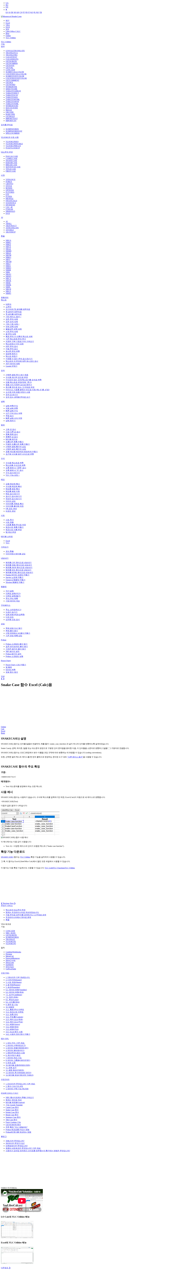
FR (26, 12)
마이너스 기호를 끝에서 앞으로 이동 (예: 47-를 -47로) (27, 390)
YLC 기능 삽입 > (13, 475)
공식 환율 (10, 551)
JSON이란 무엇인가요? (15, 1143)
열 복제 (9, 667)
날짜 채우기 (11, 421)
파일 (3, 624)
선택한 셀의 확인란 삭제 (16, 449)
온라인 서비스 (7, 906)
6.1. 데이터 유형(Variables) (16, 990)
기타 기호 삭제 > (12, 324)
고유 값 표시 (11, 429)
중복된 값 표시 (12, 437)
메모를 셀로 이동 (13, 491)
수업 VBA (5, 973)
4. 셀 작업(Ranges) (13, 985)
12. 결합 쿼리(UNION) (15, 1070)
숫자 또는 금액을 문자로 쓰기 (18, 397)
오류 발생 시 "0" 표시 (14, 470)
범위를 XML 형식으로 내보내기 (19, 565)
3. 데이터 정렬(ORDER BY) (17, 1048)
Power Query (6, 661)
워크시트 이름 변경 (14, 530)
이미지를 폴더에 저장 (15, 506)
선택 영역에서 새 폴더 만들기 (18, 633)
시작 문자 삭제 (12, 332)
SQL (7, 29)
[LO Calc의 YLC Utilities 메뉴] (17, 1238)
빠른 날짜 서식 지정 (14, 418)
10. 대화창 (10, 1007)
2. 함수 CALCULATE (14, 1086)
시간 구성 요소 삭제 (14, 413)
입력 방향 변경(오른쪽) (15, 615)
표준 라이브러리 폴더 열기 (17, 647)
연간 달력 (10, 591)
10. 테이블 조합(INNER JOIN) (18, 1065)
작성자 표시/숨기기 (14, 499)
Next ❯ (13, 903)
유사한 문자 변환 (13, 351)
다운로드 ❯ (5, 1268)
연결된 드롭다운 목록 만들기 (18, 444)
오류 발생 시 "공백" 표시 (16, 468)
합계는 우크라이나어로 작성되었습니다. (22, 912)
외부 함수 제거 (12, 672)
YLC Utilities (11, 38)
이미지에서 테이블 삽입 (15, 554)
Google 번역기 (11, 366)
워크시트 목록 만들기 (15, 527)
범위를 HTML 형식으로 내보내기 (19, 572)
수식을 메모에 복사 (14, 486)
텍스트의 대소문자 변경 (15, 910)
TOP (3, 676)
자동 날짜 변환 (12, 408)
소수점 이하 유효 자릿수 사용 (18, 392)
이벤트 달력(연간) (13, 594)
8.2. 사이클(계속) (13, 1002)
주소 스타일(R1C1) (13, 610)
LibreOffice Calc (7, 810)
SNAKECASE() (7, 857)
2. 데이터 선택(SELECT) (16, 1045)
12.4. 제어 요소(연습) (14, 1022)
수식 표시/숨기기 (13, 473)
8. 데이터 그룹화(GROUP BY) (18, 1060)
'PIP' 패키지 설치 (12, 651)
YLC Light (49, 868)
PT (24, 12)
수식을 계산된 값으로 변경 (17, 377)
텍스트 (4, 300)
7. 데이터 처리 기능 (14, 1058)
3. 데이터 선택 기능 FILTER (17, 1089)
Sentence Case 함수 (13, 1117)
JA (9, 12)
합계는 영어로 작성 (14, 1100)
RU (7, 5)
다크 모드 (10, 617)
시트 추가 (10, 520)
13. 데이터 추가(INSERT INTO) (18, 1073)
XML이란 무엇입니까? (15, 1141)
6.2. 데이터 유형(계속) (15, 992)
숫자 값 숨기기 (12, 395)
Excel (8, 23)
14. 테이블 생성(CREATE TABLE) (19, 1075)
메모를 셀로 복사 (13, 489)
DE (12, 12)
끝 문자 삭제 (11, 334)
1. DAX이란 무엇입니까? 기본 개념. (20, 1084)
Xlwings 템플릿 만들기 (15, 582)
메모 (3, 480)
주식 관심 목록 (12, 598)
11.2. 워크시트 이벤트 (15, 1012)
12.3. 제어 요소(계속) (14, 1019)
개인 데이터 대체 (13, 364)
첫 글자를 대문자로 (14, 314)
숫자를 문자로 (7, 125)
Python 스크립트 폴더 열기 (16, 644)
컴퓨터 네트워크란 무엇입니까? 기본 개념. (23, 1148)
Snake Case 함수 (12, 1110)
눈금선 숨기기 (11, 612)
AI (2, 217)
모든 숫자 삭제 (12, 322)
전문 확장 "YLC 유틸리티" (17, 1127)
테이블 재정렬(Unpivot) (15, 1102)
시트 (3, 515)
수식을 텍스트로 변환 (15, 463)
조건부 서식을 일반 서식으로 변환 (20, 454)
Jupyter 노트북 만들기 (14, 577)
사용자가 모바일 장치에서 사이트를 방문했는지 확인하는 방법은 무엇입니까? (38, 1151)
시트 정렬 (10, 522)
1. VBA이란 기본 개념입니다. (18, 977)
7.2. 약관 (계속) (12, 997)
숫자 (3, 371)
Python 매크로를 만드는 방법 (17, 1130)
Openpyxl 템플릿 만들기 (15, 580)
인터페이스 (5, 605)
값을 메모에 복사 (13, 484)
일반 (3, 46)
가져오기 (4, 547)
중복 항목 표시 (12, 434)
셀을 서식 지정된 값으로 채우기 (19, 385)
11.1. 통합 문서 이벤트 (15, 1010)
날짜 (3, 401)
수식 (3, 458)
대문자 (8, 304)
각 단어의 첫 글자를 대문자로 (18, 309)
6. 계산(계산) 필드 (13, 1055)
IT (29, 12)
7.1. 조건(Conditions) (14, 995)
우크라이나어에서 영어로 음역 (18, 917)
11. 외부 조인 (11, 1068)
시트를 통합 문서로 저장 (16, 525)
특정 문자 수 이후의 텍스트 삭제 (19, 336)
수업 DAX (5, 1079)
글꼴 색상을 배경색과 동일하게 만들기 (22, 452)
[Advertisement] (18, 707)
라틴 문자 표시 (12, 346)
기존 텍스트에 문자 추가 (16, 339)
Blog (7, 33)
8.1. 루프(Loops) (12, 1000)
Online (8, 36)
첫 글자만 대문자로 (14, 312)
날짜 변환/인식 (12, 406)
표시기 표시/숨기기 (14, 496)
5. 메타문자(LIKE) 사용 (15, 1053)
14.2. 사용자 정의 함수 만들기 (18, 1034)
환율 (3, 236)
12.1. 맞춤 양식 (12, 1014)
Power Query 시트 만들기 (16, 665)
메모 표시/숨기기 (13, 494)
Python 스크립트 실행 (14, 656)
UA (7, 3)
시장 (3, 175)
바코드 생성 (11, 511)
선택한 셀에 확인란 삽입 (16, 447)
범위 (3, 425)
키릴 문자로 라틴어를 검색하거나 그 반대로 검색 (26, 915)
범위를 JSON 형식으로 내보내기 (19, 567)
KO (31, 12)
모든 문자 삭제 (12, 319)
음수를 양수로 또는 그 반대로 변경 (20, 387)
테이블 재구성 (11, 439)
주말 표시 (10, 416)
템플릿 (4, 587)
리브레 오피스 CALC (9, 1093)
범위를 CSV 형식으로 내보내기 (19, 563)
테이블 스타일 (7, 537)
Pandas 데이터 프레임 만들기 (17, 575)
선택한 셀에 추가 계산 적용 (17, 375)
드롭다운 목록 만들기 (15, 442)
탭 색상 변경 (11, 532)
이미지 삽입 (11, 501)
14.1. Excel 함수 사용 (14, 1032)
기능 (3, 44)
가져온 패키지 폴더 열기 (16, 649)
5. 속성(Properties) (13, 987)
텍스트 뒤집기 (11, 356)
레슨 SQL (5, 1039)
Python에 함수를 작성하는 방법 (18, 1132)
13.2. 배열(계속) (12, 1027)
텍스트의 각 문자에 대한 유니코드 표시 (22, 361)
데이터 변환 (11, 670)
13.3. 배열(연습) (12, 1029)
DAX (8, 27)
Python (3, 640)
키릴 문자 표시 (12, 349)
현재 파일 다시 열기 (14, 628)
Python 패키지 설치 (13, 654)
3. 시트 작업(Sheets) (14, 982)
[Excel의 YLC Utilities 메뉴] (17, 1264)
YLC (8, 543)
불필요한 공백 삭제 (14, 329)
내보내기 (4, 558)
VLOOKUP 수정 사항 (10, 137)
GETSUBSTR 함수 (13, 1125)
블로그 (4, 1136)
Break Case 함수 (12, 1115)
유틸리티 (4, 297)
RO (37, 12)
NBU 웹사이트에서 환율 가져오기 (20, 1097)
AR (17, 12)
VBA (8, 25)
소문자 (8, 307)
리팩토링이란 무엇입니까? (17, 1146)
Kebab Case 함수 (12, 1112)
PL (35, 12)
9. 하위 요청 (11, 1063)
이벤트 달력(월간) (13, 596)
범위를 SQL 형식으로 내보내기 (18, 570)
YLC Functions (59, 868)
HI (15, 12)
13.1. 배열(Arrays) (13, 1024)
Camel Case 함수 (12, 1107)
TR (40, 12)
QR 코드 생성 (11, 509)
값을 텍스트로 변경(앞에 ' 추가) (19, 382)
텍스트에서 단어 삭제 (15, 344)
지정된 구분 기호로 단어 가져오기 (20, 341)
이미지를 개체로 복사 (15, 504)
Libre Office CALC (13, 31)
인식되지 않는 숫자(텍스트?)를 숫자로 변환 (24, 380)
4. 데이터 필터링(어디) (15, 1050)
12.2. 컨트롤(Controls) (14, 1017)
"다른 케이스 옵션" (75, 757)
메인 (7, 21)
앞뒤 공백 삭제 (12, 327)
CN (20, 12)
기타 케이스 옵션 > (13, 317)
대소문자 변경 (7, 152)
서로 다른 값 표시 (13, 432)
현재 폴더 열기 (12, 631)
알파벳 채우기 (11, 354)
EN (7, 7)
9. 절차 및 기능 (12, 1005)
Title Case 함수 (11, 1120)
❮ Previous (5, 903)
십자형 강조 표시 (13, 620)
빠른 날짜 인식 (12, 411)
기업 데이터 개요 (13, 601)
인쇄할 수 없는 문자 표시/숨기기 (19, 359)
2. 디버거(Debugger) (14, 980)
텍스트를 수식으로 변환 (15, 465)
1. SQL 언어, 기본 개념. (15, 1043)
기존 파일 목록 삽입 (14, 636)
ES (7, 12)
